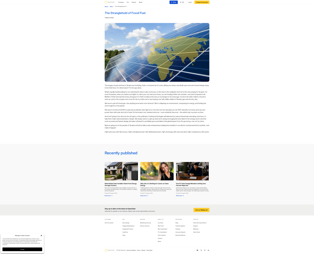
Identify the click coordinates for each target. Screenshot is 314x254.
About (140, 2)
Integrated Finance (127, 229)
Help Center (196, 232)
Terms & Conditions (131, 250)
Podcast (178, 229)
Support (195, 226)
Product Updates (180, 226)
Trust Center (149, 250)
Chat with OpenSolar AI (199, 222)
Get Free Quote (109, 222)
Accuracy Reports (180, 232)
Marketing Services (145, 222)
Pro (128, 2)
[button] (41, 235)
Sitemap (143, 250)
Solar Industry (162, 235)
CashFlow (125, 232)
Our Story (160, 222)
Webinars (196, 229)
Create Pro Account (202, 2)
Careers (160, 238)
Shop (123, 235)
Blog (111, 6)
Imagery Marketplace (128, 226)
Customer (121, 2)
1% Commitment (162, 232)
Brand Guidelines (180, 235)
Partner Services (144, 226)
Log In (190, 2)
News (159, 241)
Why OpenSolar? (162, 229)
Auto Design (125, 222)
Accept (22, 249)
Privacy (138, 250)
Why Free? (161, 226)
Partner (134, 2)
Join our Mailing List (201, 210)
